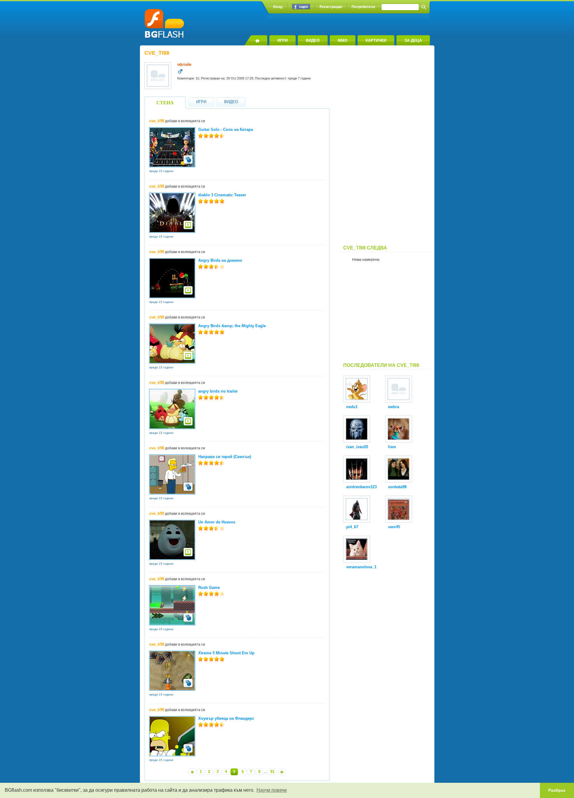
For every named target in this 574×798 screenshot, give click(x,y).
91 (272, 771)
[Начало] (255, 40)
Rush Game (209, 587)
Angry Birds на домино (220, 260)
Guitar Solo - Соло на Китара (225, 129)
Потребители (363, 7)
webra (393, 407)
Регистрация (331, 7)
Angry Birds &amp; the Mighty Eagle (232, 326)
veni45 (394, 527)
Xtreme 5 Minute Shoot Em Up (226, 653)
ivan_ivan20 (357, 447)
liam (392, 447)
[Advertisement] (385, 147)
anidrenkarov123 (361, 487)
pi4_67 (352, 527)
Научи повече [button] (272, 790)
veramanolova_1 (361, 567)
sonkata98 (397, 487)
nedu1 (352, 407)
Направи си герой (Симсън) (224, 456)
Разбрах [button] (557, 790)
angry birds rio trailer (218, 391)
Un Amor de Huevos (216, 522)
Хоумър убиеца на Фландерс (226, 718)
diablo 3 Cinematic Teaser (222, 195)
